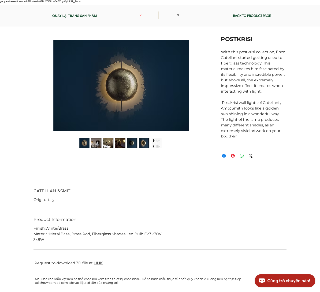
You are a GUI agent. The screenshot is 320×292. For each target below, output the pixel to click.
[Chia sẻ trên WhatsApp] (242, 156)
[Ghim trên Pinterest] (233, 156)
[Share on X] (250, 156)
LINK (98, 263)
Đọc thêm (229, 136)
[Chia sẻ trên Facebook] (224, 156)
